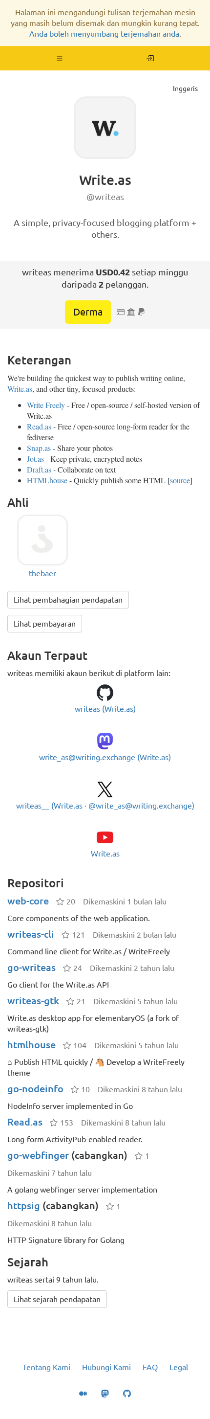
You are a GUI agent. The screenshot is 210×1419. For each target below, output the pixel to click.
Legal (178, 1367)
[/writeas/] (150, 58)
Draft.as (39, 469)
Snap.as (39, 448)
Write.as (19, 388)
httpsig (23, 1205)
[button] (59, 58)
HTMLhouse (47, 480)
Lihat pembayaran (45, 623)
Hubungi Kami (106, 1367)
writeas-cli (30, 934)
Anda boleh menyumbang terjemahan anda (104, 33)
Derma (88, 311)
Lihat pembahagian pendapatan (68, 599)
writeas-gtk (33, 1000)
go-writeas (31, 967)
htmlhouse (31, 1044)
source (180, 480)
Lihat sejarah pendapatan (57, 1299)
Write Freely (46, 405)
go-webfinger (38, 1155)
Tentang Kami (46, 1367)
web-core (28, 900)
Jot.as (35, 458)
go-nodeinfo (35, 1088)
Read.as (39, 426)
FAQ (150, 1367)
